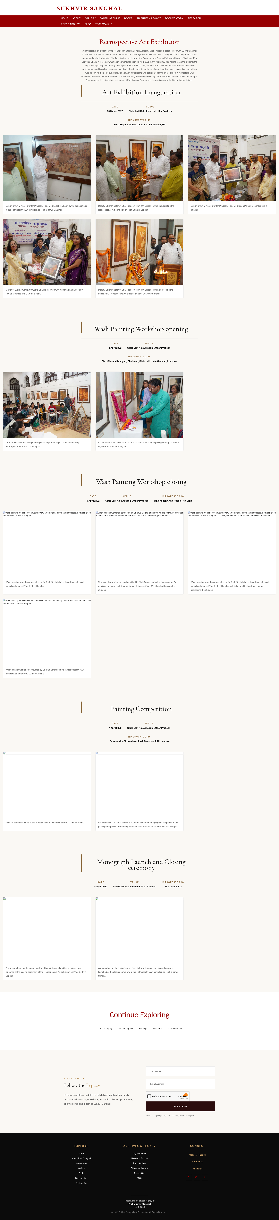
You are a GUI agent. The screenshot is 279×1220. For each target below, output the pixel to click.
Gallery (81, 1168)
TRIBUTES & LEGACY (149, 18)
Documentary (81, 1178)
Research (157, 1028)
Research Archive (139, 1158)
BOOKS (128, 18)
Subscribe (181, 1106)
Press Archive (139, 1163)
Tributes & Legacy (104, 1028)
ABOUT (76, 18)
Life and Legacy (125, 1028)
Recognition (139, 1173)
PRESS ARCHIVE (70, 24)
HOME (64, 18)
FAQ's (139, 1178)
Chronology (81, 1163)
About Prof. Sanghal (81, 1158)
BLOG (88, 24)
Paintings (142, 1028)
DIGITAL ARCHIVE (110, 18)
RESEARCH (194, 18)
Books (81, 1173)
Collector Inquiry (176, 1028)
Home (81, 1153)
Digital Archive (139, 1153)
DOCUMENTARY (174, 18)
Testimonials (81, 1183)
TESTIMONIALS (103, 24)
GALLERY (90, 18)
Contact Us (197, 1161)
